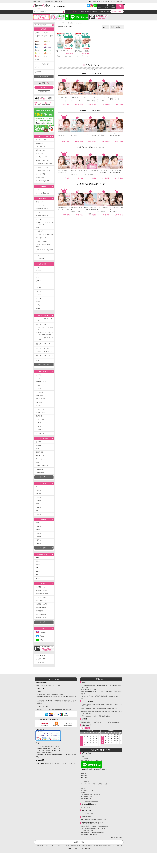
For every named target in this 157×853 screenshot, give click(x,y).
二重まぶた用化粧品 (42, 241)
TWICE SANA (40, 472)
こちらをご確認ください (87, 813)
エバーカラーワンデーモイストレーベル (44, 338)
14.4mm (38, 497)
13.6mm (38, 543)
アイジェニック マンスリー (44, 351)
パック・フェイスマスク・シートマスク (44, 245)
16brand (38, 405)
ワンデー (100, 11)
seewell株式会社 (41, 614)
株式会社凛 (39, 611)
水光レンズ (90, 11)
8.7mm (38, 568)
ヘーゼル (48, 41)
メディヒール (40, 433)
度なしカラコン (40, 153)
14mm (38, 511)
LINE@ (41, 640)
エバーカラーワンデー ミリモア (44, 319)
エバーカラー (82, 11)
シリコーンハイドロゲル (49, 36)
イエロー (39, 53)
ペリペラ (38, 423)
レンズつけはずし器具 (42, 181)
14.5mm (38, 493)
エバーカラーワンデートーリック (44, 356)
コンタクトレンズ (41, 157)
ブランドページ (61, 56)
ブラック (39, 44)
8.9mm (38, 561)
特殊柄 (38, 59)
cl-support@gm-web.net (91, 801)
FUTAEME (39, 416)
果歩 (37, 462)
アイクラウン (40, 375)
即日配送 (106, 11)
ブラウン (39, 41)
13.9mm (38, 533)
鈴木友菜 (38, 442)
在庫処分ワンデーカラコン (44, 160)
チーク (38, 227)
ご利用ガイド (104, 1)
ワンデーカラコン (41, 139)
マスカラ (38, 255)
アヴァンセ (39, 385)
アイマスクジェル (41, 382)
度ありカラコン (40, 150)
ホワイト (48, 56)
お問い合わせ (119, 1)
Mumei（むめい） (41, 455)
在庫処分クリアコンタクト (44, 170)
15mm (38, 487)
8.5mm (38, 575)
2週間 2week (49, 64)
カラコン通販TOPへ (116, 837)
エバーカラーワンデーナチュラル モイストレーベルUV (44, 333)
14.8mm (38, 490)
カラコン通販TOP (62, 23)
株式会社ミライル (41, 590)
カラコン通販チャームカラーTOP (44, 846)
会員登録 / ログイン (117, 11)
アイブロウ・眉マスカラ (43, 208)
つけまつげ (39, 231)
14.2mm (38, 504)
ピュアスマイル (40, 412)
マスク (38, 189)
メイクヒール (40, 429)
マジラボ (38, 426)
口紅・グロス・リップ (42, 215)
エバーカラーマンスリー (43, 348)
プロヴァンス (40, 419)
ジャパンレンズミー (42, 597)
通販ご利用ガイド (41, 655)
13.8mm (38, 514)
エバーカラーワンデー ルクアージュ (44, 344)
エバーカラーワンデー (42, 324)
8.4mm (38, 578)
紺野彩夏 (38, 445)
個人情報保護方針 (87, 846)
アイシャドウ (40, 205)
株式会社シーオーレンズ (43, 587)
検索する (44, 87)
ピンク (48, 44)
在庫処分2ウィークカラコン (44, 163)
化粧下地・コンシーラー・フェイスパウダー (44, 223)
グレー (38, 50)
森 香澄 (38, 448)
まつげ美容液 (40, 258)
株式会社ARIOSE (41, 607)
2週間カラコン (40, 143)
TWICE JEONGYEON (42, 466)
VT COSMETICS (41, 395)
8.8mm (38, 564)
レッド (38, 56)
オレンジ (48, 53)
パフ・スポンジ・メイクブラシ (44, 250)
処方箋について (75, 846)
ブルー (38, 47)
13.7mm (38, 540)
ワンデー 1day (40, 64)
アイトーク (39, 378)
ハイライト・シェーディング (44, 234)
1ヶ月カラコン (40, 146)
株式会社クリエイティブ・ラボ (75, 23)
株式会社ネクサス (41, 618)
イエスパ (38, 388)
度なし (48, 32)
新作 (95, 11)
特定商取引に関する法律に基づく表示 (104, 846)
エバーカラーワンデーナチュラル (44, 328)
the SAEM (39, 402)
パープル (48, 47)
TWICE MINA (39, 469)
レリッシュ (39, 360)
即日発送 (39, 72)
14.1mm (38, 507)
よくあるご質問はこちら (87, 807)
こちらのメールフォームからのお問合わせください (94, 784)
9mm (37, 557)
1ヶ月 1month (40, 67)
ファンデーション (41, 238)
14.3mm (38, 500)
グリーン (48, 50)
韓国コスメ (39, 202)
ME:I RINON (39, 452)
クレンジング (40, 219)
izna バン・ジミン (42, 459)
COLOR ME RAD (40, 399)
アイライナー (40, 212)
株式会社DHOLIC (41, 600)
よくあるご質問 (112, 1)
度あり (38, 32)
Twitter (41, 636)
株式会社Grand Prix (41, 604)
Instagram (42, 632)
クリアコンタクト (40, 36)
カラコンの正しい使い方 (95, 1)
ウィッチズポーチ (41, 392)
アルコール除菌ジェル (42, 193)
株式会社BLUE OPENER (43, 593)
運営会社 (119, 846)
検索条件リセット (44, 91)
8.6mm (38, 571)
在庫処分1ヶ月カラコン (43, 167)
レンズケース (40, 177)
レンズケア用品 (40, 174)
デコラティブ (40, 409)
